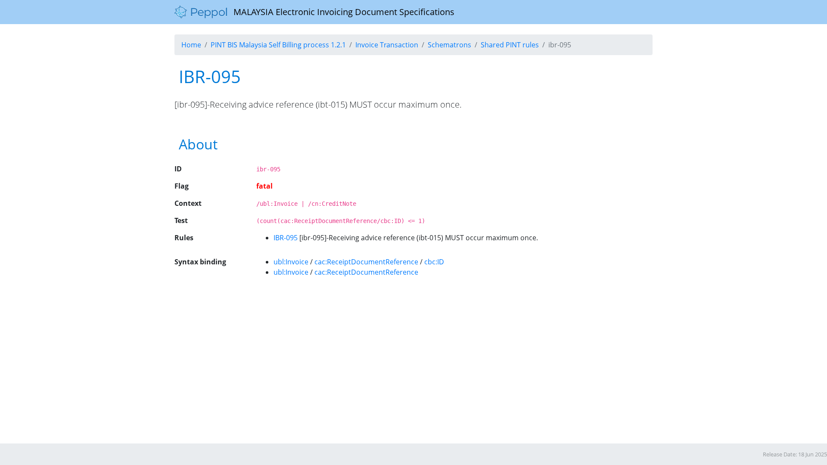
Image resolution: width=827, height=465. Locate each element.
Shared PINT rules (510, 45)
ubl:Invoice (291, 262)
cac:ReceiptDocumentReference (366, 262)
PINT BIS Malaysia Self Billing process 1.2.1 (278, 45)
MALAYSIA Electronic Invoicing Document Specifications (340, 12)
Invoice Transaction (386, 45)
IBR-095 (286, 237)
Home (191, 45)
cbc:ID (434, 262)
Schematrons (449, 45)
